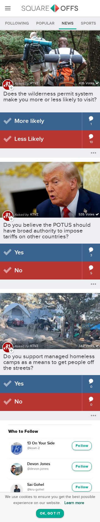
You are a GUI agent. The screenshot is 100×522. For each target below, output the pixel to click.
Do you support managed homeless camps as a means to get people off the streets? (49, 362)
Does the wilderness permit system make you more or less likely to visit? (50, 96)
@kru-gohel (35, 490)
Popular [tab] (45, 23)
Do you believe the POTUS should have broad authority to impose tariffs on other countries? (47, 231)
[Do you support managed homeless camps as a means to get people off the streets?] (50, 317)
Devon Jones (38, 464)
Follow (82, 446)
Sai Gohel (35, 485)
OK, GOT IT (50, 513)
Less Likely (29, 139)
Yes (19, 252)
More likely (29, 121)
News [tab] (68, 23)
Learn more (74, 503)
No (18, 270)
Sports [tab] (88, 23)
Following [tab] (17, 23)
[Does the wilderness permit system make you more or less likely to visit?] (50, 55)
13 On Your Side (41, 443)
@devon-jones (38, 469)
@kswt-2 (33, 448)
